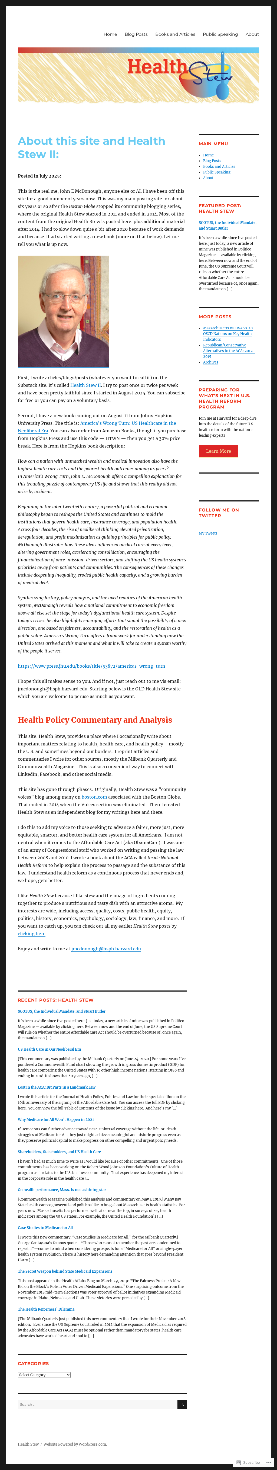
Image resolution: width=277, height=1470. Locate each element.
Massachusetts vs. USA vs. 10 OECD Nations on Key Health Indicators (228, 334)
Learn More (218, 451)
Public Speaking (220, 34)
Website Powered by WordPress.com (75, 1444)
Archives (210, 362)
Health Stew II (85, 385)
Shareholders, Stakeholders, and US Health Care (59, 1152)
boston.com (94, 797)
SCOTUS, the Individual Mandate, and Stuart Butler (61, 1011)
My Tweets (208, 533)
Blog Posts (136, 34)
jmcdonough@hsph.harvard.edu (106, 948)
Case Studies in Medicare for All (45, 1227)
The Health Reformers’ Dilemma (46, 1309)
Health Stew (28, 1444)
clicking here (31, 933)
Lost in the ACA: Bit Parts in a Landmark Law (56, 1087)
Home (110, 34)
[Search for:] (97, 1404)
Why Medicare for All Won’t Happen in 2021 (56, 1119)
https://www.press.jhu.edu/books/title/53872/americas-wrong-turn (91, 666)
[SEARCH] (182, 1404)
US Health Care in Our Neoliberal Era (49, 1049)
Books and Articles (175, 34)
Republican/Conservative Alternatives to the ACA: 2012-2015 (229, 351)
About (252, 34)
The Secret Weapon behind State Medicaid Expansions (65, 1271)
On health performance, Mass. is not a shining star (62, 1190)
